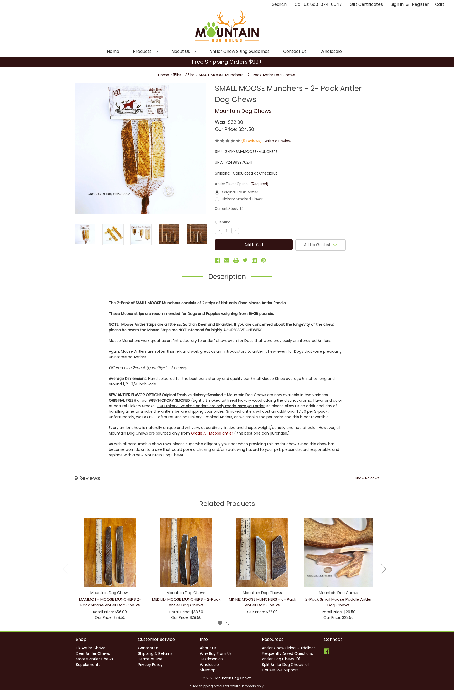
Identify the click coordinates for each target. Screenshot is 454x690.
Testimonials (211, 659)
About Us (181, 51)
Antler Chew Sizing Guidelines (239, 51)
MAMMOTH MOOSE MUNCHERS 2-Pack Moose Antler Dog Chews (110, 602)
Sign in (397, 4)
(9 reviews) (252, 140)
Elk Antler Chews (91, 648)
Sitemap (207, 670)
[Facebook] (217, 260)
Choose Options (110, 557)
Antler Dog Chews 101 (281, 659)
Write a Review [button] (277, 141)
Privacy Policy (150, 664)
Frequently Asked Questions (287, 653)
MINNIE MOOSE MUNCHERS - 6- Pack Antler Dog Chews (262, 602)
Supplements (88, 664)
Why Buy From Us (215, 653)
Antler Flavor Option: (241, 184)
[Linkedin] (254, 260)
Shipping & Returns (155, 653)
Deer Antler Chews (93, 653)
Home (113, 51)
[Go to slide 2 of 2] (228, 623)
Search (279, 4)
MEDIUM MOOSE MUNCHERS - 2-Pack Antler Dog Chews (186, 602)
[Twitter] (245, 260)
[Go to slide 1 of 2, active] (220, 623)
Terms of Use (150, 659)
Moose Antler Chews (94, 659)
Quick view (106, 547)
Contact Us (295, 51)
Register (420, 4)
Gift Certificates (366, 4)
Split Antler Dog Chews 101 (285, 664)
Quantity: (222, 222)
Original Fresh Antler (240, 192)
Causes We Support (280, 670)
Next (384, 568)
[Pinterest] (263, 260)
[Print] (236, 260)
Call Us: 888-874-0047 (318, 4)
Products (143, 51)
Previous (65, 568)
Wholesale (331, 51)
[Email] (226, 260)
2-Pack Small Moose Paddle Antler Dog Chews (338, 602)
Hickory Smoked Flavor (242, 199)
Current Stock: (229, 209)
